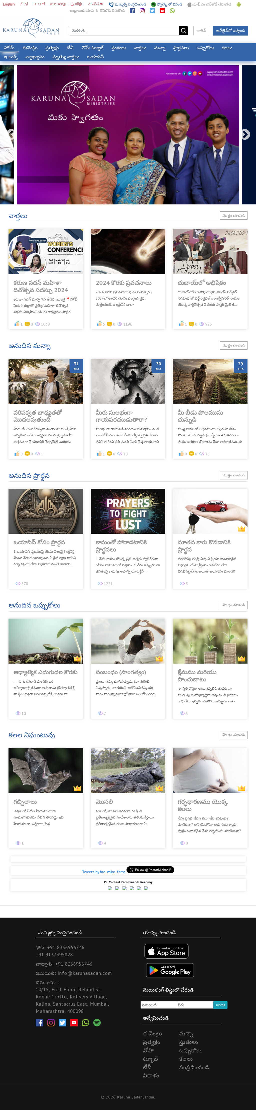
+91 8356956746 (65, 947)
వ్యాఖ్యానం (35, 57)
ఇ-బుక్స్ (11, 57)
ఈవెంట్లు (30, 48)
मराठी (39, 4)
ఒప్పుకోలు (205, 48)
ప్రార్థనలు (181, 48)
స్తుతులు (119, 48)
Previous (11, 135)
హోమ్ (9, 48)
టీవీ (70, 48)
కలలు (227, 48)
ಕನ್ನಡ (96, 4)
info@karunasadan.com (85, 973)
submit (220, 1005)
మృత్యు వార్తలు (65, 57)
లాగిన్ (201, 30)
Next (244, 135)
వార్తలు (140, 48)
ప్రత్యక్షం (52, 48)
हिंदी (24, 4)
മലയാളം (58, 4)
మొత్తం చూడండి (233, 215)
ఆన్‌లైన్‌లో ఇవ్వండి (230, 30)
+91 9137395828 (54, 954)
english (9, 4)
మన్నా (159, 48)
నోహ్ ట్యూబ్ (93, 48)
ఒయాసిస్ (95, 57)
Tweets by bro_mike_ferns (104, 871)
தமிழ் (77, 4)
